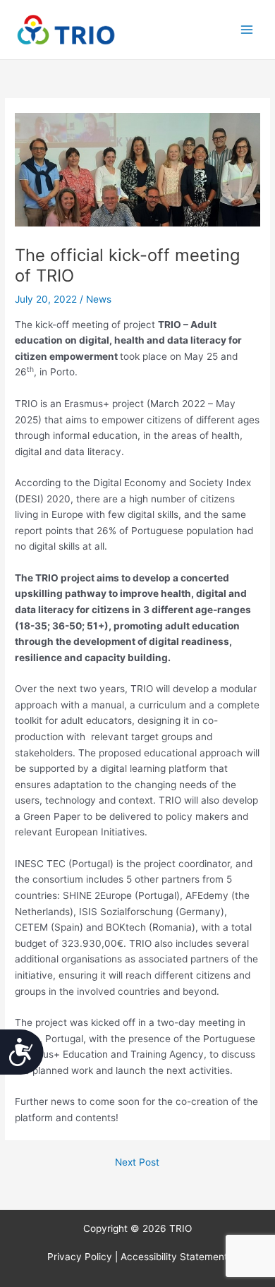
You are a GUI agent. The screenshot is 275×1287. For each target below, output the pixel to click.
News (98, 299)
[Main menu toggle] (247, 30)
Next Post (137, 1163)
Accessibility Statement (174, 1256)
